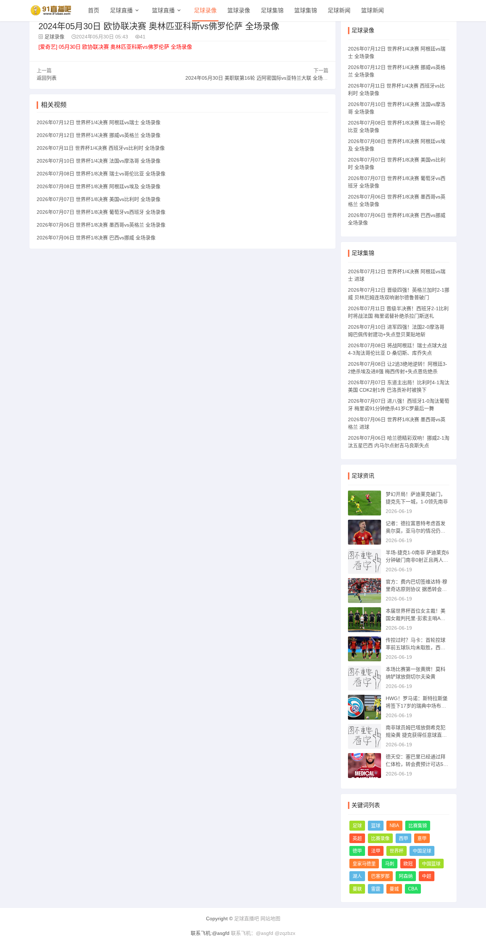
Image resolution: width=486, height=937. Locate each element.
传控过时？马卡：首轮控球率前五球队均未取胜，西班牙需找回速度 (415, 647)
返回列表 (47, 78)
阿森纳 (406, 876)
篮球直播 (163, 10)
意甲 (422, 838)
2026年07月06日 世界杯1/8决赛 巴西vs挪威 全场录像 (96, 237)
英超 (357, 838)
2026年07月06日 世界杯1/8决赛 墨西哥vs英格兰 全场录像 (101, 225)
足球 (357, 825)
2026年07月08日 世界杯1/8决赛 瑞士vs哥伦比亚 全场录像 (101, 173)
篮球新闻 (372, 10)
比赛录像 (380, 838)
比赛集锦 (417, 825)
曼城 (394, 888)
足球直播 (121, 10)
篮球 (375, 825)
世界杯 (396, 850)
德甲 (357, 850)
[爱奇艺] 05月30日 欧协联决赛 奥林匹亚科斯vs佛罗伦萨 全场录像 (115, 47)
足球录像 (205, 10)
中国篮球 (431, 863)
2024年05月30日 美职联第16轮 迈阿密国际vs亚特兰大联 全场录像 (259, 78)
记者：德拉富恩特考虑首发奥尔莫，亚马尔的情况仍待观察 (415, 530)
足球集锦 (272, 10)
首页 (93, 10)
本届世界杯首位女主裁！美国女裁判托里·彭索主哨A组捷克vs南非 (415, 618)
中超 (426, 876)
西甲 (403, 838)
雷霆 (375, 888)
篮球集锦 (305, 10)
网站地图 (270, 918)
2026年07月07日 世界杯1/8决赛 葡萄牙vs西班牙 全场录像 (101, 212)
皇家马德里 (364, 863)
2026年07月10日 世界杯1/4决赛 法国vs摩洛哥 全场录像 (98, 161)
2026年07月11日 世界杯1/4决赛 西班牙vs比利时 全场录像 (101, 148)
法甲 (375, 850)
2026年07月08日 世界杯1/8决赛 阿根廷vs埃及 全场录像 (98, 186)
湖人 (357, 876)
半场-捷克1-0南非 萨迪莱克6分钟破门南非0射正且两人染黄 (417, 560)
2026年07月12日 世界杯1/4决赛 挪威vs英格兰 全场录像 (98, 135)
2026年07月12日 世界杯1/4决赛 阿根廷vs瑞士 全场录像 (98, 122)
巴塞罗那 (380, 876)
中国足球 (422, 850)
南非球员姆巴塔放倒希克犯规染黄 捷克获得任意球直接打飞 (416, 735)
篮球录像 (238, 10)
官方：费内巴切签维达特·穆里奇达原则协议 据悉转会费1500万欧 (416, 589)
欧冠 (408, 863)
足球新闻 (339, 10)
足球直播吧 (246, 918)
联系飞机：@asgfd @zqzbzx (263, 933)
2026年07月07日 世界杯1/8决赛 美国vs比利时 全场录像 (98, 199)
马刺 (389, 863)
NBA (394, 825)
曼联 (357, 888)
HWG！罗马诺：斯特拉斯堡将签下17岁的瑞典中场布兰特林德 (417, 705)
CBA (413, 888)
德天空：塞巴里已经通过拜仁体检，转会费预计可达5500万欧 (417, 764)
